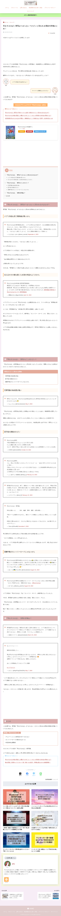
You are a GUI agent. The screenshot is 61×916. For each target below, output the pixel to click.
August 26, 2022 (28, 586)
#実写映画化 (23, 292)
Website (6, 882)
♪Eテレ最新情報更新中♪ (30, 15)
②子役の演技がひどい (13, 187)
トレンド (55, 779)
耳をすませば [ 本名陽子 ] (25, 127)
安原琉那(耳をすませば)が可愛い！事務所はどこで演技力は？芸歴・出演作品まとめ (29, 118)
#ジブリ (17, 292)
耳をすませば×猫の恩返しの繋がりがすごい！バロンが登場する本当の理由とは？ (28, 115)
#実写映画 (47, 290)
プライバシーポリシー (50, 7)
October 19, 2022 (26, 450)
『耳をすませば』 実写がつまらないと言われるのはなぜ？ (22, 175)
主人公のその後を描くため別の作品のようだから (20, 179)
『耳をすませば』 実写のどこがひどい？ (17, 182)
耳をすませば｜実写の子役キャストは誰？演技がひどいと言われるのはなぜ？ (27, 112)
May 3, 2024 (29, 404)
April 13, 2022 (27, 295)
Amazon (21, 131)
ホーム (7, 7)
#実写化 (52, 290)
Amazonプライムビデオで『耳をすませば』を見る (30, 105)
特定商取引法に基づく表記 (35, 7)
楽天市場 (29, 131)
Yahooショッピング (40, 131)
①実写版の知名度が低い (14, 185)
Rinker (24, 128)
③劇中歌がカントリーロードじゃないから (18, 189)
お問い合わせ (23, 7)
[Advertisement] (15, 50)
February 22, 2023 (32, 474)
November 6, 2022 (23, 526)
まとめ (8, 195)
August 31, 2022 (34, 570)
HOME (31, 908)
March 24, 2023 (32, 635)
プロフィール (14, 7)
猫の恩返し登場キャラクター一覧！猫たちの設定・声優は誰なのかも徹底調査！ (28, 762)
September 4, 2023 (33, 234)
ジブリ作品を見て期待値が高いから (17, 177)
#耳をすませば (36, 583)
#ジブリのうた (11, 667)
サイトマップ (30, 11)
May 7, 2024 (28, 670)
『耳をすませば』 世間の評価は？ (15, 193)
